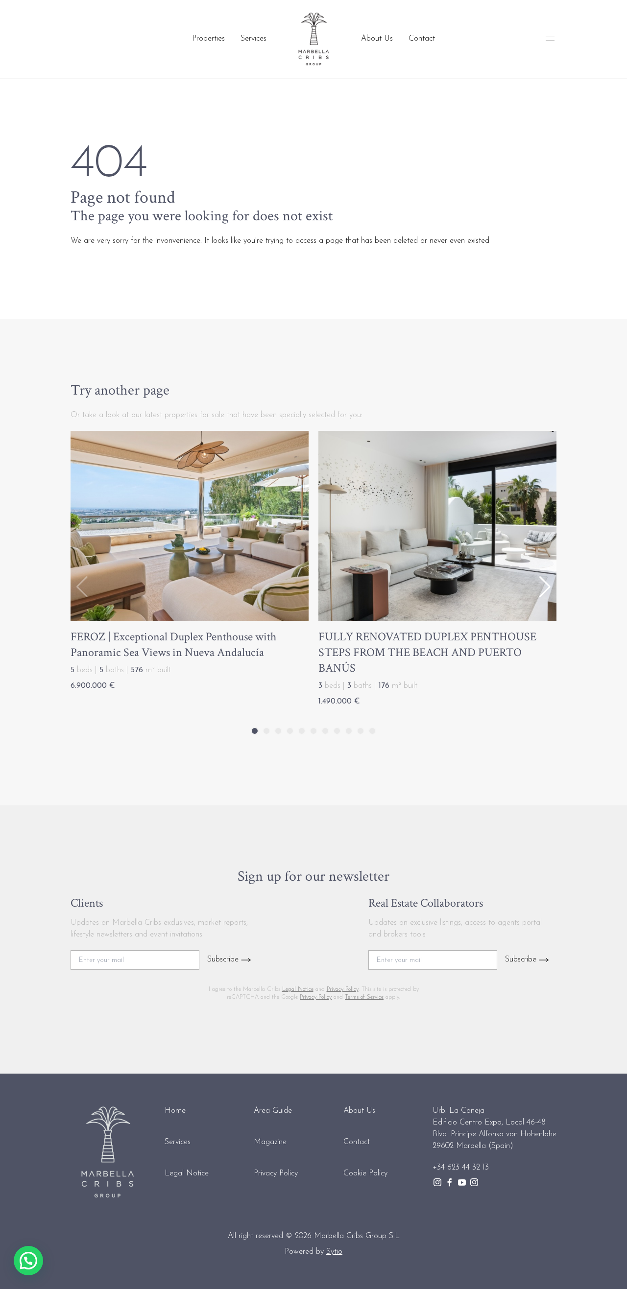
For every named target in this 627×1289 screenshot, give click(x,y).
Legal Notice (298, 989)
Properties (208, 39)
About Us (377, 39)
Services (253, 39)
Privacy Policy (343, 989)
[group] (190, 563)
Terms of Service (364, 997)
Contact (422, 39)
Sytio (334, 1252)
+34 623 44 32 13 (461, 1168)
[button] (545, 587)
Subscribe (224, 959)
